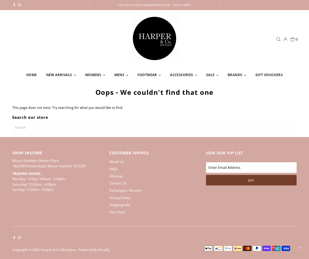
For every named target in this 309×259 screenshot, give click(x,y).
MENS (119, 75)
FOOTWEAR (147, 75)
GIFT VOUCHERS (269, 75)
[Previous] (90, 5)
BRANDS (235, 75)
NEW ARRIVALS (59, 75)
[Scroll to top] (300, 247)
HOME (31, 75)
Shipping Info (119, 205)
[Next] (219, 5)
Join (251, 180)
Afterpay (116, 176)
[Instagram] (19, 5)
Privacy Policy (120, 198)
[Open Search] (278, 39)
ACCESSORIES (182, 75)
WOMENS (93, 75)
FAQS (113, 169)
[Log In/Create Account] (285, 39)
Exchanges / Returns (125, 190)
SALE (210, 75)
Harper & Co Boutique (58, 249)
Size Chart (117, 212)
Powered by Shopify (94, 249)
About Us (116, 161)
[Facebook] (14, 5)
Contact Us (118, 183)
